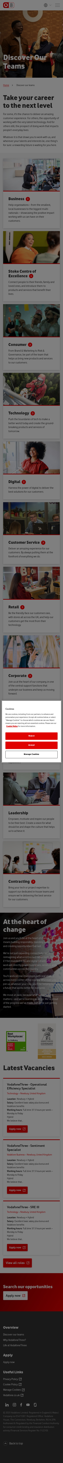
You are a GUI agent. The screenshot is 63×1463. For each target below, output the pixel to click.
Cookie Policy (12, 726)
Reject (31, 736)
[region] (31, 731)
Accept (31, 745)
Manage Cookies (31, 754)
